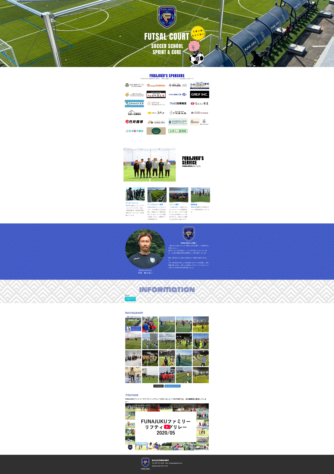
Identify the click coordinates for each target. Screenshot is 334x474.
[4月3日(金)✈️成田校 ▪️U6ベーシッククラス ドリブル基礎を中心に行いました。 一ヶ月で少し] (184, 375)
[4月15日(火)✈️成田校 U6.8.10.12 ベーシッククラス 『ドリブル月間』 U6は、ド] (167, 341)
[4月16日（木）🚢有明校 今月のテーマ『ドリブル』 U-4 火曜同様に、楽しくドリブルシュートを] (201, 324)
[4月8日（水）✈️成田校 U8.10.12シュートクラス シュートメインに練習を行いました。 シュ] (184, 358)
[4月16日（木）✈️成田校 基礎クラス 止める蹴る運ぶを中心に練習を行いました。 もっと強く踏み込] (184, 324)
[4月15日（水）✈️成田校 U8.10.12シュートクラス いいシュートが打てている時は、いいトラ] (133, 341)
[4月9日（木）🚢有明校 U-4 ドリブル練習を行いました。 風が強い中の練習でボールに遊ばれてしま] (167, 358)
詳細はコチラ (130, 299)
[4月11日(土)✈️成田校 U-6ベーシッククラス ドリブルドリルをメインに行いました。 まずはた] (201, 341)
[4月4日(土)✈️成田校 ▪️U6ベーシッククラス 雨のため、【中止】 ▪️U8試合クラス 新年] (167, 375)
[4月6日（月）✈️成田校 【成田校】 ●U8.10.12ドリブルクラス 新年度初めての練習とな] (150, 375)
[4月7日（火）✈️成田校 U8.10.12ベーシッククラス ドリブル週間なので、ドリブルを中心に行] (201, 358)
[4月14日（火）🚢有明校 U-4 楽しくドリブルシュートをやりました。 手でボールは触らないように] (150, 341)
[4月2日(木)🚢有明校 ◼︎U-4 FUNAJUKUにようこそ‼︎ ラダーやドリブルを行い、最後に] (201, 375)
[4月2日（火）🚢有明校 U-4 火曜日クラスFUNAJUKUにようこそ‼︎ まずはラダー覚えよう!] (133, 375)
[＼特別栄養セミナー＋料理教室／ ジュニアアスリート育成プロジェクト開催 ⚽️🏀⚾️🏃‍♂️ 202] (133, 324)
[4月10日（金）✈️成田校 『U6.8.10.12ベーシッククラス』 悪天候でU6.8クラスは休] (133, 358)
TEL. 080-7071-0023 (158, 463)
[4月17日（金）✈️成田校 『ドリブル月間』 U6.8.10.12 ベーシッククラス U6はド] (167, 324)
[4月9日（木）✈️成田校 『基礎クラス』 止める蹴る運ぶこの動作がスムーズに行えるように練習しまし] (150, 358)
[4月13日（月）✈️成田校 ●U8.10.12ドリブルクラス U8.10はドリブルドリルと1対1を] (184, 341)
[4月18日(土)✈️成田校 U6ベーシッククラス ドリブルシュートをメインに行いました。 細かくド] (150, 324)
